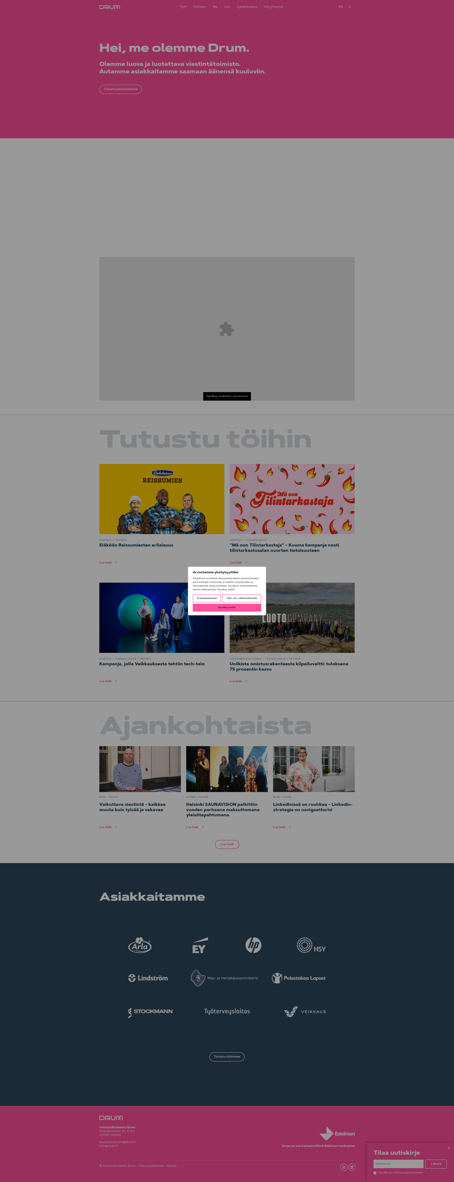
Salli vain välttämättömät (242, 598)
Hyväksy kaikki (227, 607)
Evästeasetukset (207, 598)
